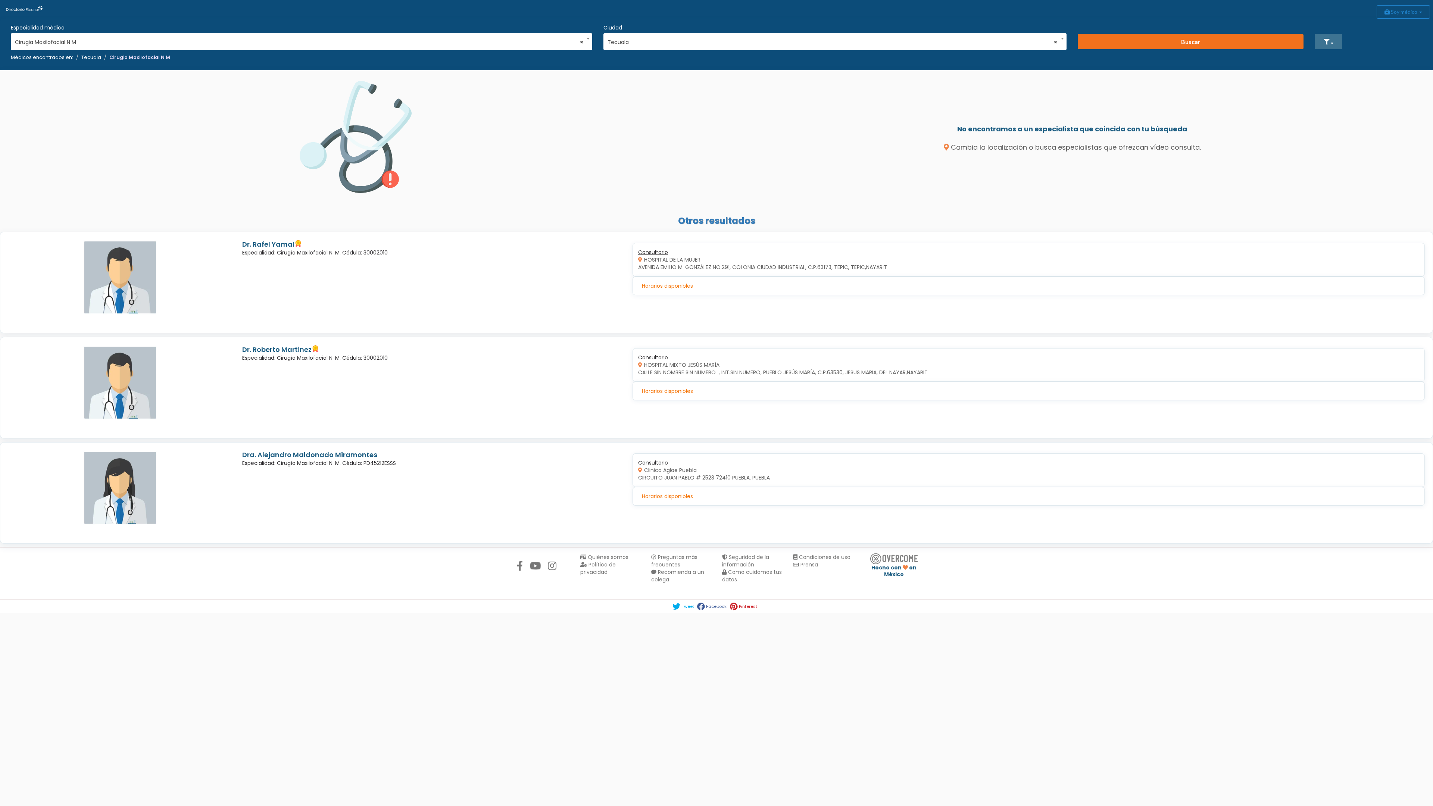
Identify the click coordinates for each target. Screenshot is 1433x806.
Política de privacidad (598, 568)
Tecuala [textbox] (833, 42)
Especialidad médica (38, 27)
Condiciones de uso (823, 557)
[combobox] (299, 40)
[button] (1328, 41)
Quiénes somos (607, 557)
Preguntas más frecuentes (674, 560)
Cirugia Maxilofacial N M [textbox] (299, 42)
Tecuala (91, 57)
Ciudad (612, 27)
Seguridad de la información (745, 560)
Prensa (808, 564)
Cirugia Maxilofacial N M (139, 57)
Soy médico (1404, 12)
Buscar (1191, 41)
